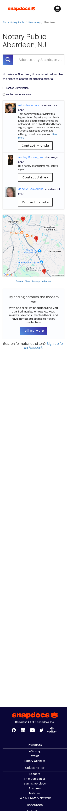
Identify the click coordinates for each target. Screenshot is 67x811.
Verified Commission (17, 88)
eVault (35, 756)
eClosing (35, 751)
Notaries (35, 793)
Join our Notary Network (35, 798)
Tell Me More (33, 330)
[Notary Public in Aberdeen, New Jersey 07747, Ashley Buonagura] (10, 160)
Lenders (34, 774)
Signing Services (35, 783)
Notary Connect (34, 760)
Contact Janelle (35, 202)
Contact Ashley (35, 177)
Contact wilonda (35, 145)
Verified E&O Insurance (18, 94)
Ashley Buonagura (30, 157)
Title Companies (35, 778)
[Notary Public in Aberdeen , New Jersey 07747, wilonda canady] (10, 108)
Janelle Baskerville (30, 189)
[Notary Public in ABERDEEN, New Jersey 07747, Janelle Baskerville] (10, 192)
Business (35, 788)
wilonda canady (29, 105)
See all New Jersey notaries (33, 281)
